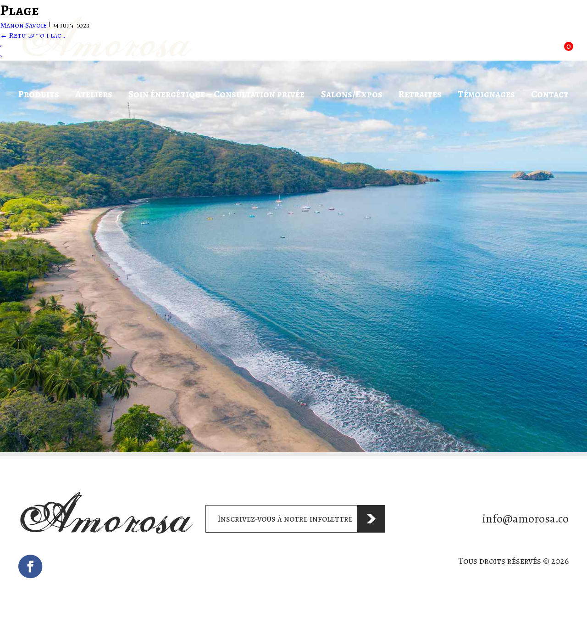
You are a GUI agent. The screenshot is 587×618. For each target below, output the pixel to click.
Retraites (420, 94)
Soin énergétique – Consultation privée (216, 94)
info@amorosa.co (525, 519)
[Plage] (293, 450)
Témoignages (486, 94)
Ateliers (93, 94)
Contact (550, 94)
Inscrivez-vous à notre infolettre (285, 518)
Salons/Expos (351, 94)
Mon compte (478, 40)
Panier (545, 41)
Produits (38, 94)
